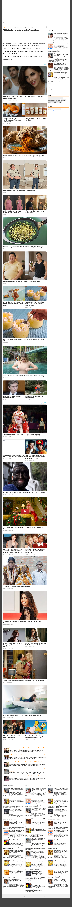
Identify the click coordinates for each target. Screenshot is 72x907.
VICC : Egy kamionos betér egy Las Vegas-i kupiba (21, 30)
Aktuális (49, 83)
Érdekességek (51, 85)
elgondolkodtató (58, 98)
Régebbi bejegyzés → (42, 742)
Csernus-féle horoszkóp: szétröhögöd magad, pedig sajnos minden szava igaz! (15, 880)
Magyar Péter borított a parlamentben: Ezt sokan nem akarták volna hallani (16, 841)
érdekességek (51, 100)
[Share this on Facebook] (4, 59)
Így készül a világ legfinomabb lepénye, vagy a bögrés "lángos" (16, 871)
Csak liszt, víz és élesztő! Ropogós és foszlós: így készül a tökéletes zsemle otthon (16, 862)
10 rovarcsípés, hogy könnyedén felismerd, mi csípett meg (61, 44)
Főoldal (5, 27)
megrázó (50, 102)
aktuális (50, 98)
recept (55, 102)
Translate (58, 111)
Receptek (50, 89)
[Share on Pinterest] (9, 59)
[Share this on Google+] (8, 59)
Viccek (49, 91)
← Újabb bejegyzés (7, 742)
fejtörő (58, 100)
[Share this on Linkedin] (11, 59)
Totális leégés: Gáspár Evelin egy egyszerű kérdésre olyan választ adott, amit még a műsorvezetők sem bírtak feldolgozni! (27, 755)
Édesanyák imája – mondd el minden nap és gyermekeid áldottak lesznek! (60, 64)
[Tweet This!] (6, 59)
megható (63, 100)
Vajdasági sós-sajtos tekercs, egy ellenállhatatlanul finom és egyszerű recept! (16, 851)
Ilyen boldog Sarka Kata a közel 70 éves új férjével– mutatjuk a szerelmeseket (61, 54)
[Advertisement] (22, 11)
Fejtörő (49, 87)
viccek (9, 27)
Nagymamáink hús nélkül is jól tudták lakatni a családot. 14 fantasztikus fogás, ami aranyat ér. (61, 74)
